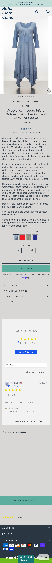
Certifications (14, 296)
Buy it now (26, 268)
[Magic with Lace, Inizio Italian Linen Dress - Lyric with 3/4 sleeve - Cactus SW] (10, 480)
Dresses (34, 101)
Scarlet (22, 237)
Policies (8, 534)
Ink (35, 237)
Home (15, 101)
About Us (8, 528)
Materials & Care (16, 291)
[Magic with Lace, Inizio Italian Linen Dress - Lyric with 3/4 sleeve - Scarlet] (7, 480)
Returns (10, 302)
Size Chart (11, 285)
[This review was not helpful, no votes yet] (44, 421)
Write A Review (26, 352)
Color (26, 232)
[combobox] (35, 372)
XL (32, 250)
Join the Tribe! (12, 540)
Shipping (15, 132)
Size (26, 245)
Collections (24, 101)
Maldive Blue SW (16, 237)
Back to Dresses (27, 500)
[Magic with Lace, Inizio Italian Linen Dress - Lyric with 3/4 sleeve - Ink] (13, 480)
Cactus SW (28, 237)
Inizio (26, 106)
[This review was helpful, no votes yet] (40, 421)
